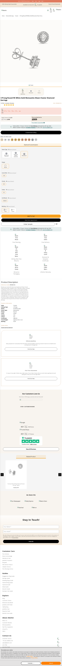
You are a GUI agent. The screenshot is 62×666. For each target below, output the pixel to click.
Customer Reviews (7, 622)
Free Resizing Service (7, 569)
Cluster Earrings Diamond (7, 327)
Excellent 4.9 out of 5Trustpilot (32, 4)
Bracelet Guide (6, 589)
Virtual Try (4, 629)
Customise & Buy (31, 132)
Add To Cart (31, 216)
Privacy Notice (15, 537)
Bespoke (4, 562)
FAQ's (3, 631)
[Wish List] (51, 10)
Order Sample (28, 224)
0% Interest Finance (7, 564)
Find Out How (31, 349)
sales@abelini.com (7, 643)
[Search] (48, 10)
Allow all (51, 663)
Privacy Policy (34, 657)
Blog (3, 598)
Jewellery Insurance (7, 560)
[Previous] (2, 474)
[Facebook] (58, 638)
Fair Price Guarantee (7, 627)
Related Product (31, 456)
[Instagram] (58, 645)
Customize (30, 663)
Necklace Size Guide (7, 591)
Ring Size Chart (6, 611)
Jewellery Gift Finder (7, 604)
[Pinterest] (58, 642)
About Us (4, 620)
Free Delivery (5, 554)
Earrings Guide (6, 578)
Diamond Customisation (31, 145)
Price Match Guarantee (37, 122)
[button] (31, 139)
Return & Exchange (7, 556)
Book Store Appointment (31, 220)
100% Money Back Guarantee (9, 4)
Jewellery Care (6, 609)
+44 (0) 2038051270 (47, 127)
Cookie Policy (30, 656)
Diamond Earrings (10, 15)
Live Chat (4, 645)
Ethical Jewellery (6, 625)
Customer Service (6, 638)
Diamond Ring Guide (7, 582)
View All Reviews (31, 449)
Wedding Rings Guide (7, 580)
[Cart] (54, 10)
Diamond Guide (6, 584)
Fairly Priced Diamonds (54, 4)
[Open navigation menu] (58, 10)
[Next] (59, 474)
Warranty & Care (6, 558)
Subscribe (31, 541)
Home (3, 15)
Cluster (16, 15)
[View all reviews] (9, 105)
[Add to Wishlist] (56, 224)
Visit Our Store (6, 647)
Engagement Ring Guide (8, 576)
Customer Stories (6, 600)
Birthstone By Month (7, 602)
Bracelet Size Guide (7, 613)
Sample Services (6, 566)
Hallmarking (5, 607)
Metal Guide (5, 587)
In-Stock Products (30, 127)
